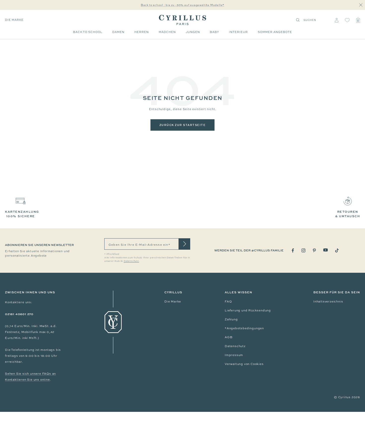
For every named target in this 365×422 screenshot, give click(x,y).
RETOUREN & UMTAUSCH (347, 214)
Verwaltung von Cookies (244, 364)
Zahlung (231, 319)
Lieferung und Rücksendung (248, 310)
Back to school (87, 32)
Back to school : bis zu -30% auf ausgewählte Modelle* (182, 5)
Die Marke (14, 20)
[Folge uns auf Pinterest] (314, 250)
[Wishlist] (347, 20)
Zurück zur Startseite (182, 125)
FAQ (228, 301)
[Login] (336, 20)
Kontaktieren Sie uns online (27, 380)
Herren (141, 32)
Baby (214, 32)
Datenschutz (235, 346)
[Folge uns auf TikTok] (337, 250)
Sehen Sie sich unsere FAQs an (30, 374)
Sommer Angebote (275, 32)
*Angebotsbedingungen (244, 328)
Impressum (234, 355)
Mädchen (167, 32)
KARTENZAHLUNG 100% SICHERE (22, 214)
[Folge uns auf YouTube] (325, 250)
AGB (228, 337)
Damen (118, 32)
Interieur (238, 32)
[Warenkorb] (358, 20)
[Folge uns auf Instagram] (303, 250)
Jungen (193, 32)
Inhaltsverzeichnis (328, 301)
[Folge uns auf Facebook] (293, 250)
